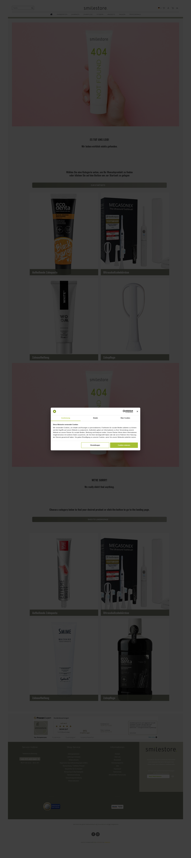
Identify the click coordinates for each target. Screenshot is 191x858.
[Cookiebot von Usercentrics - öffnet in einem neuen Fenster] (124, 411)
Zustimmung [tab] (65, 418)
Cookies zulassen (124, 445)
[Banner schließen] (137, 411)
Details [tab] (95, 418)
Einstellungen (95, 445)
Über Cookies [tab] (125, 418)
